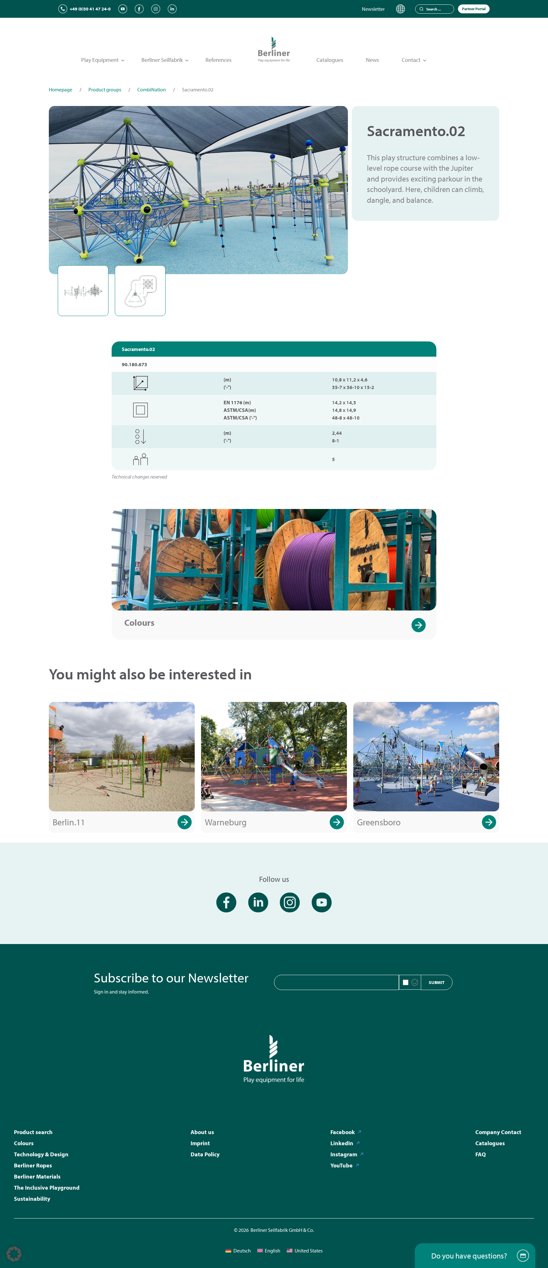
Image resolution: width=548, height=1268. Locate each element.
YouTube (341, 1165)
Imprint (200, 1143)
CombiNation (151, 89)
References (219, 59)
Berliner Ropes (33, 1165)
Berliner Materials (37, 1176)
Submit (437, 982)
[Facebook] (139, 8)
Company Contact (498, 1132)
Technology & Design (41, 1154)
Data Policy (205, 1154)
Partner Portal (474, 8)
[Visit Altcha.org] (414, 982)
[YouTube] (122, 8)
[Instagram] (155, 8)
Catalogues (329, 59)
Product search (33, 1132)
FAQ (480, 1154)
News (372, 59)
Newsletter (373, 9)
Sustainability (32, 1198)
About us (202, 1132)
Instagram (343, 1154)
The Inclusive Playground (47, 1187)
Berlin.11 (69, 822)
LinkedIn (341, 1143)
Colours (139, 622)
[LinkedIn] (172, 8)
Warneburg (226, 822)
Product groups (104, 89)
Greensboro (379, 822)
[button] (14, 1254)
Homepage (60, 89)
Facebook (342, 1132)
